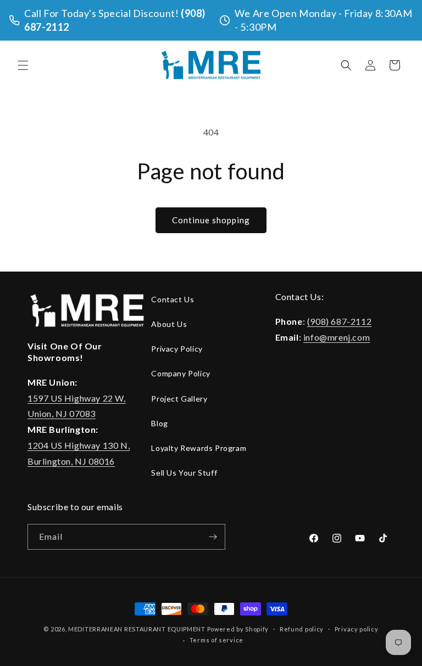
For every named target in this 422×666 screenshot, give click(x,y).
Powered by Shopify (238, 629)
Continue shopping (211, 220)
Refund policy (302, 629)
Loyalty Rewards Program (198, 448)
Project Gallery (179, 398)
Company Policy (180, 373)
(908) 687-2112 (339, 321)
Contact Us (172, 299)
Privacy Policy (176, 348)
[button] (23, 65)
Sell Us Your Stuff (184, 472)
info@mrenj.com (336, 337)
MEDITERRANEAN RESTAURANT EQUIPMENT (137, 629)
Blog (159, 423)
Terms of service (216, 640)
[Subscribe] (213, 537)
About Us (169, 324)
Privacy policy (357, 629)
